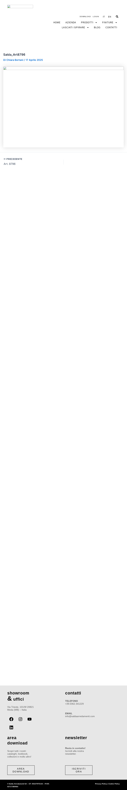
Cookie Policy (114, 784)
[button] (117, 16)
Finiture (107, 22)
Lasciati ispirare (73, 27)
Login (96, 16)
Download (85, 16)
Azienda (70, 22)
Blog (97, 27)
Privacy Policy (101, 784)
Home (57, 22)
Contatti (111, 27)
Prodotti (87, 22)
